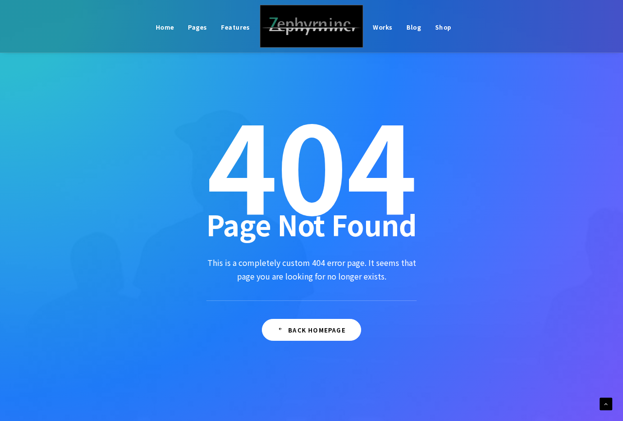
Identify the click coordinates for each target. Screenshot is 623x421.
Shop (443, 27)
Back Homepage (317, 330)
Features (235, 27)
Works (383, 27)
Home (165, 27)
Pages (197, 27)
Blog (413, 27)
